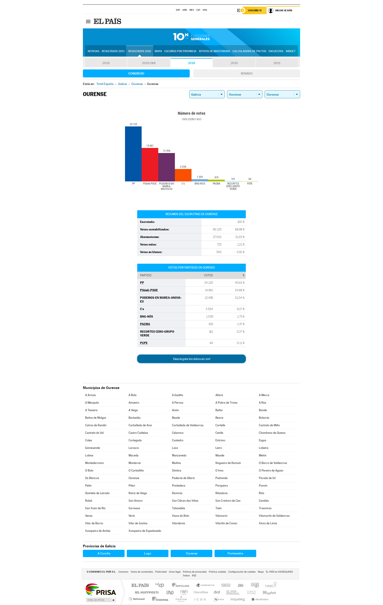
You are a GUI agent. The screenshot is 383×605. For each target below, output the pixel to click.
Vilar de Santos (138, 523)
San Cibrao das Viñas (185, 500)
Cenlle (219, 432)
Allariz (219, 395)
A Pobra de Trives (226, 402)
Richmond (137, 599)
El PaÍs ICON (200, 599)
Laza (175, 448)
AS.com (239, 585)
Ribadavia (221, 493)
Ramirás (177, 493)
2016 (191, 63)
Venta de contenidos (142, 571)
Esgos (262, 440)
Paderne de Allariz (183, 478)
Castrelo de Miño (269, 425)
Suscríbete (255, 10)
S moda (218, 599)
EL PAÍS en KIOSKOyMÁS (279, 571)
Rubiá (88, 500)
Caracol (269, 585)
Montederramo (94, 463)
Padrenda (221, 478)
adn (253, 585)
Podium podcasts (181, 599)
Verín (132, 515)
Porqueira (221, 485)
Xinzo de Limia (268, 523)
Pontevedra (235, 553)
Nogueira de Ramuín (228, 463)
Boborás (264, 417)
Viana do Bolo (180, 515)
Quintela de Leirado (97, 493)
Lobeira (263, 448)
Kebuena (265, 592)
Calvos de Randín (95, 425)
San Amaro (136, 500)
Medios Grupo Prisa (100, 600)
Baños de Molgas (95, 417)
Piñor (132, 485)
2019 (105, 63)
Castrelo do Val (94, 432)
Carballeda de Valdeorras (187, 425)
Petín (88, 485)
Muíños (176, 463)
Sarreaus (134, 508)
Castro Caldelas (138, 432)
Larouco (134, 448)
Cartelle (220, 425)
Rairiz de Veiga (138, 493)
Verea (88, 515)
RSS (194, 575)
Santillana (182, 585)
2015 (234, 63)
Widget (290, 51)
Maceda (134, 455)
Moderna (159, 599)
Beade (176, 417)
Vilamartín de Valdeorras (274, 515)
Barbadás (135, 417)
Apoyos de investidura (214, 51)
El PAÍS (140, 585)
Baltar (219, 410)
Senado (247, 73)
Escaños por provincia (180, 51)
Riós (261, 493)
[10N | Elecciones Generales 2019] (191, 36)
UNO (170, 592)
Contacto (123, 571)
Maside (219, 455)
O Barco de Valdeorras (273, 463)
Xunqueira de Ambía (97, 530)
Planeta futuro (249, 592)
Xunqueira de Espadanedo (145, 530)
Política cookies (217, 571)
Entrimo (220, 440)
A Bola (133, 395)
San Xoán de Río (95, 508)
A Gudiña (177, 395)
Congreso (136, 73)
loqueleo (238, 599)
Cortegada (135, 440)
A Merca (264, 395)
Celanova (178, 432)
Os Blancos (92, 478)
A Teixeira (91, 410)
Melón (262, 455)
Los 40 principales (161, 585)
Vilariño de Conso (226, 523)
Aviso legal (175, 571)
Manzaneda (179, 455)
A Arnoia (90, 395)
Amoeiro (134, 402)
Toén (218, 508)
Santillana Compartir (205, 585)
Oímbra (176, 470)
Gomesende (92, 448)
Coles (88, 440)
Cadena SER (224, 585)
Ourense (134, 478)
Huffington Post (145, 592)
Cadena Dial (217, 592)
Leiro (218, 448)
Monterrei (135, 463)
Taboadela (178, 508)
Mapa (158, 51)
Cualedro (177, 440)
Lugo (147, 553)
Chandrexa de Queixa (272, 432)
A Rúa (262, 402)
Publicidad (161, 571)
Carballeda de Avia (140, 425)
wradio (183, 592)
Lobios (89, 455)
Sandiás (264, 500)
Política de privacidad (195, 571)
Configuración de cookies (242, 571)
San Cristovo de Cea (227, 500)
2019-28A (149, 63)
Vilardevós (178, 523)
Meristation (259, 599)
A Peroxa (177, 402)
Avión (175, 410)
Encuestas (276, 51)
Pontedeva (178, 485)
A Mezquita (92, 402)
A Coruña (104, 553)
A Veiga (133, 410)
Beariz (219, 417)
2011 (277, 63)
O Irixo (219, 470)
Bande (263, 410)
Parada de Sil (267, 478)
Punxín (263, 485)
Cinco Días (200, 592)
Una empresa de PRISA (101, 589)
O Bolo (89, 470)
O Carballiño (136, 470)
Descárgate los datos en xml (191, 359)
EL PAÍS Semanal (233, 592)
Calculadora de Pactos (249, 51)
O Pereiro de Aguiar (271, 470)
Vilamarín (221, 515)
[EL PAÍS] (108, 21)
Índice (186, 575)
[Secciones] (88, 21)
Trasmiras (265, 508)
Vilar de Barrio (94, 523)
